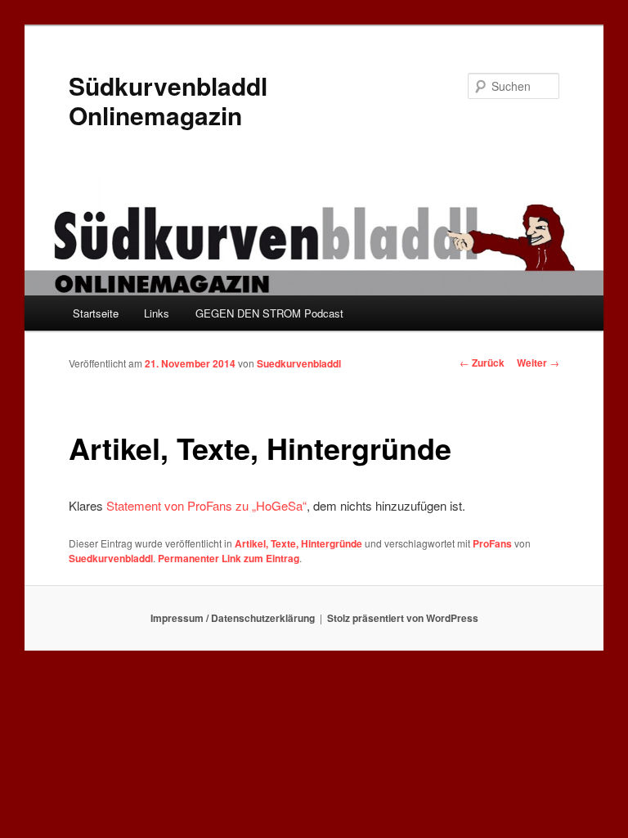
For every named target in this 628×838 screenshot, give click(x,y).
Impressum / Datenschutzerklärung (232, 617)
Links (156, 313)
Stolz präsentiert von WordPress (402, 617)
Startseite (96, 313)
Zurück (482, 362)
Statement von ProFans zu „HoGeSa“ (206, 505)
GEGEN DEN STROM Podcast (269, 313)
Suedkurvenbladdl (299, 363)
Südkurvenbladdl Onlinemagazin (168, 100)
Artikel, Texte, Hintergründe (298, 543)
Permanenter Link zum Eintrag (228, 558)
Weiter (538, 362)
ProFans (492, 543)
